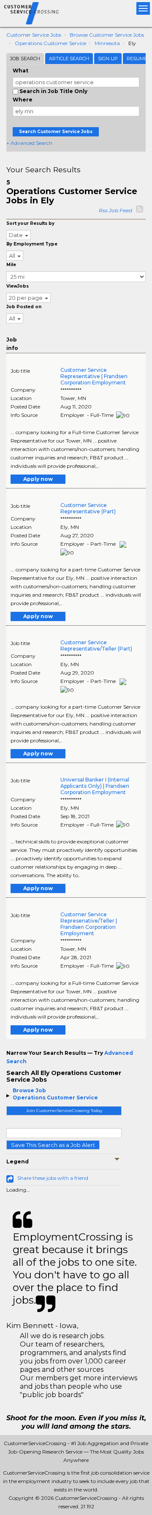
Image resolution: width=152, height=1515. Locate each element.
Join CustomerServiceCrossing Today (64, 1110)
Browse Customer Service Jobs (107, 35)
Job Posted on (23, 306)
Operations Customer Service (50, 43)
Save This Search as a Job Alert (53, 1145)
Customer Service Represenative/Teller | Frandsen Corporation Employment (88, 923)
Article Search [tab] (69, 58)
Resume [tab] (137, 58)
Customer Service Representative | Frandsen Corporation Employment (94, 376)
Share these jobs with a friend (52, 1178)
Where (23, 99)
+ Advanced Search (29, 143)
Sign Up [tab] (108, 58)
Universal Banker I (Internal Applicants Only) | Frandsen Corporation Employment (94, 785)
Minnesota (107, 43)
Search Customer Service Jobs (55, 131)
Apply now (38, 479)
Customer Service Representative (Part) (88, 508)
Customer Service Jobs (33, 35)
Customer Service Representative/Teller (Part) (96, 645)
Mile (11, 264)
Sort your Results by (30, 223)
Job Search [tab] (25, 58)
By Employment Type (31, 244)
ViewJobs (17, 286)
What (20, 70)
